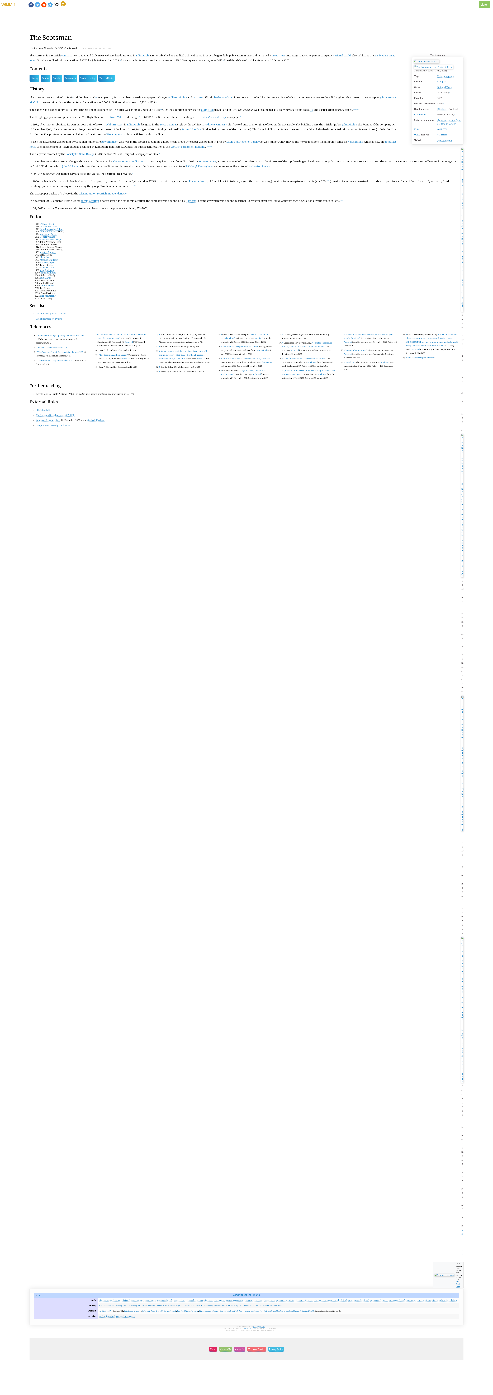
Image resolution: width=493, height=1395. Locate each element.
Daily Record (115, 1300)
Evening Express (149, 1300)
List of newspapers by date (49, 318)
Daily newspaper (445, 76)
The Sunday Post (134, 1305)
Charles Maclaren (222, 97)
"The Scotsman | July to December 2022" (55, 360)
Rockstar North (198, 181)
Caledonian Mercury (214, 117)
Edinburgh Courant (168, 1311)
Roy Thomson (109, 141)
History (34, 78)
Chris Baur (45, 257)
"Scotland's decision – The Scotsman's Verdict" (305, 359)
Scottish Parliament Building (187, 146)
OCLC (417, 134)
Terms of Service (256, 1349)
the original (261, 350)
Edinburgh (442, 109)
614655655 (442, 134)
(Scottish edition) (330, 1300)
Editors (45, 78)
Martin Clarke (47, 267)
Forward (194, 1311)
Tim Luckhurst (48, 272)
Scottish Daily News (235, 1311)
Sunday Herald (308, 1311)
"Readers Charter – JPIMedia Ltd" (52, 347)
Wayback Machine (96, 420)
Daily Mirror (411, 1300)
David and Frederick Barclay (243, 141)
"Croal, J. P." (350, 362)
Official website (43, 410)
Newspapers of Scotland (246, 1295)
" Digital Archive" (420, 358)
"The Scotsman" (44, 352)
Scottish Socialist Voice (285, 1300)
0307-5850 (442, 129)
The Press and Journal (253, 1300)
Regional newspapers (125, 1316)
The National (219, 1300)
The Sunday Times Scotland (250, 1305)
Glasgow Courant (219, 1311)
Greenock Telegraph (195, 1300)
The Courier (104, 1300)
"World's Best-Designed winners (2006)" (240, 346)
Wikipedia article (259, 1326)
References (70, 78)
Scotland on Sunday (446, 124)
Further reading (88, 78)
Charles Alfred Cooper (51, 239)
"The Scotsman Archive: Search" (113, 355)
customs (198, 97)
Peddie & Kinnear (215, 124)
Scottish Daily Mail (397, 1300)
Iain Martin (45, 278)
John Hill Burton (48, 231)
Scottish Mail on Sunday (152, 1305)
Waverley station (116, 134)
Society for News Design (80, 154)
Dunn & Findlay (191, 129)
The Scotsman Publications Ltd (131, 161)
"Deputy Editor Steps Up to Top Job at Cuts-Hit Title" (60, 335)
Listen (484, 4)
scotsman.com (444, 140)
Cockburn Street (113, 124)
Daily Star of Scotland (304, 1300)
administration (90, 200)
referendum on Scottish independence (101, 193)
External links (106, 78)
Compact (441, 81)
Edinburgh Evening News (449, 120)
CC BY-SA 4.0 (246, 1328)
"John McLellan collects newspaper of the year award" (246, 359)
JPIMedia (191, 200)
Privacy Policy (276, 1349)
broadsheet (278, 55)
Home (213, 1349)
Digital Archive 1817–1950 (55, 415)
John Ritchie (349, 124)
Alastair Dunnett (48, 252)
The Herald (208, 1300)
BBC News (296, 374)
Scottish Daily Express (379, 1300)
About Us (239, 1349)
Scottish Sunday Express (172, 1305)
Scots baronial (168, 124)
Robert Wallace (47, 237)
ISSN (416, 129)
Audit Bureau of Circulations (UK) (68, 352)
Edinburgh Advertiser (150, 1311)
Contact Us (225, 1349)
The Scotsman (458, 1284)
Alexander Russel (48, 234)
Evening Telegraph (164, 1300)
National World (444, 87)
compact (66, 55)
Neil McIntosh (47, 296)
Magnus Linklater (49, 260)
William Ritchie (177, 97)
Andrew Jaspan (47, 262)
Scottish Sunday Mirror (193, 1305)
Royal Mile (116, 117)
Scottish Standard (293, 1311)
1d (311, 109)
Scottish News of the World (274, 1311)
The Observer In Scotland (273, 1305)
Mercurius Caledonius (253, 1311)
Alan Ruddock (47, 270)
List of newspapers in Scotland (51, 313)
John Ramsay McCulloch (52, 229)
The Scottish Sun (424, 1300)
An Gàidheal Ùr (105, 1311)
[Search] (63, 3)
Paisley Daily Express (234, 1300)
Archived (129, 342)
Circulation (420, 114)
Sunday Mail (121, 1305)
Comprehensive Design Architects (53, 425)
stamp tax (207, 109)
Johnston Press (207, 161)
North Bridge (355, 141)
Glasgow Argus (205, 1311)
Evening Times (179, 1300)
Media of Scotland (107, 1316)
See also (57, 78)
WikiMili (8, 4)
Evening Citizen (183, 1311)
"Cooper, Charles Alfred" (356, 350)
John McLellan (70, 166)
